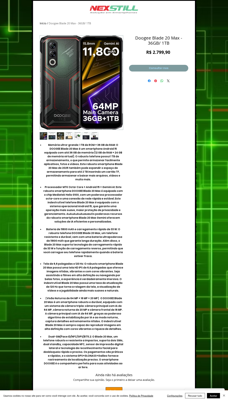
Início (43, 23)
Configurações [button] (174, 395)
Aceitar (213, 395)
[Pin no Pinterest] (156, 81)
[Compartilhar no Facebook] (149, 81)
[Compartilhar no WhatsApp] (162, 81)
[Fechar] (224, 395)
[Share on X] (168, 81)
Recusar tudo (195, 395)
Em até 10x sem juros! (158, 57)
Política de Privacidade (141, 395)
